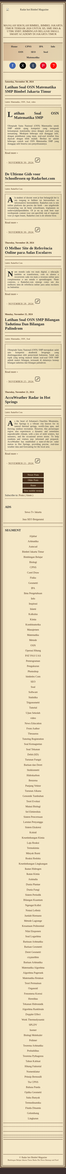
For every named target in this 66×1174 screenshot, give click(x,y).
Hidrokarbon (33, 775)
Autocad (33, 546)
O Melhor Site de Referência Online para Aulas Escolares (28, 250)
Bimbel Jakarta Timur (33, 551)
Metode (33, 640)
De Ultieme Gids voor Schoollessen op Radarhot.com (30, 176)
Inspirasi (33, 603)
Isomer (33, 1030)
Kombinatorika (33, 624)
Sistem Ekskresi (33, 827)
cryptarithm (33, 957)
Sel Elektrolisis (33, 811)
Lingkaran (33, 1118)
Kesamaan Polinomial (33, 926)
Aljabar (33, 536)
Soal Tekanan (33, 749)
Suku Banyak (33, 1097)
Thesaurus (33, 733)
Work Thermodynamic (33, 1019)
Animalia (33, 879)
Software (33, 692)
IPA (41, 46)
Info (53, 46)
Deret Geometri (33, 952)
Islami (33, 609)
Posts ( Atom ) (26, 495)
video (33, 102)
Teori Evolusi (33, 801)
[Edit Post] (37, 162)
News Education (33, 723)
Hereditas (33, 998)
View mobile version (33, 491)
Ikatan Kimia (33, 874)
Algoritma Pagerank (33, 972)
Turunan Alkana (33, 791)
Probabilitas (33, 1050)
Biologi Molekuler (33, 1035)
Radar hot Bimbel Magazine (34, 1157)
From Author (33, 728)
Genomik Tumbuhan (33, 796)
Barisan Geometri (33, 946)
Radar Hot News (39, 1160)
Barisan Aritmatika (33, 962)
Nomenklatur (33, 1071)
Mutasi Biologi (33, 806)
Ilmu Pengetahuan (33, 593)
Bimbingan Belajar (33, 557)
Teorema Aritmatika (33, 1045)
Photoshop (33, 671)
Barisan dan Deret (33, 765)
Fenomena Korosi (33, 993)
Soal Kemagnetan (33, 744)
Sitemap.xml (49, 1160)
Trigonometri (33, 702)
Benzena (33, 780)
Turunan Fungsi (33, 759)
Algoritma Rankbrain (33, 1009)
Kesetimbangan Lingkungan (33, 863)
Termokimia (33, 848)
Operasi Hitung (33, 650)
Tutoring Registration (33, 739)
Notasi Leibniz (33, 910)
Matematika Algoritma (33, 967)
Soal (45, 52)
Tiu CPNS (33, 1082)
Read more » (11, 153)
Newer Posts (33, 475)
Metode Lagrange (33, 920)
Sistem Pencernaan (33, 816)
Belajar (18, 1160)
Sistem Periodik (33, 894)
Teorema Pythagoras (33, 1056)
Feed (56, 1160)
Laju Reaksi (33, 842)
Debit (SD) (33, 754)
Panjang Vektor (33, 785)
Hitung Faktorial (33, 1066)
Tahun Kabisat (33, 1061)
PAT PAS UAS (33, 655)
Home (14, 46)
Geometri (33, 583)
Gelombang (33, 1113)
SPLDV (33, 1024)
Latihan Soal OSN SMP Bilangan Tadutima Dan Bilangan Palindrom (32, 324)
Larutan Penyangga (33, 822)
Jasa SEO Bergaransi (33, 519)
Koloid (33, 832)
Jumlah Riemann (33, 915)
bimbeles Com (33, 676)
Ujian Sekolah (33, 713)
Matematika (33, 57)
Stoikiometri (33, 770)
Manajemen (33, 629)
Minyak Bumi (33, 853)
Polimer (33, 1040)
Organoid (33, 988)
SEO (33, 52)
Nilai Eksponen (33, 931)
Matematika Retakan (33, 978)
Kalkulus (33, 614)
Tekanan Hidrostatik (33, 1004)
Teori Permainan (33, 983)
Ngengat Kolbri (33, 905)
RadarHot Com (16, 189)
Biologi (33, 562)
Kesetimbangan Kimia (33, 837)
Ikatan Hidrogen (33, 868)
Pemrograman (33, 661)
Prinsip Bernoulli (33, 1076)
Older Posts (33, 480)
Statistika (33, 697)
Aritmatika (33, 541)
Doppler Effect (33, 1014)
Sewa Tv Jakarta (33, 512)
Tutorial (33, 707)
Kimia (33, 619)
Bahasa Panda (33, 1087)
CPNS (28, 46)
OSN (20, 52)
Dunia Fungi (33, 889)
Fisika (33, 577)
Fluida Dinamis (33, 1108)
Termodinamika (33, 1102)
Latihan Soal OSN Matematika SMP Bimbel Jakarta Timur (30, 89)
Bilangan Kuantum (33, 900)
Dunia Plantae (33, 884)
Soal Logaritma (33, 936)
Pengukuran (33, 666)
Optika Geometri (33, 1092)
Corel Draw (33, 572)
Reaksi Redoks (33, 858)
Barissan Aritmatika (33, 941)
